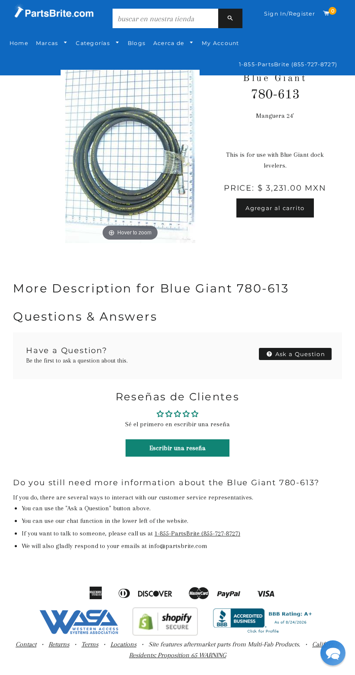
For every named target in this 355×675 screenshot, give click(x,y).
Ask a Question (300, 353)
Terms (89, 644)
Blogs (136, 43)
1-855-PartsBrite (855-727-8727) (288, 64)
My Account (220, 43)
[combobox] (165, 18)
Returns (58, 644)
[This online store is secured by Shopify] (165, 633)
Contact (26, 644)
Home (19, 43)
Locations (123, 644)
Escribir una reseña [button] (177, 448)
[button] (332, 652)
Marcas (48, 43)
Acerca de (169, 43)
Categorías (94, 43)
